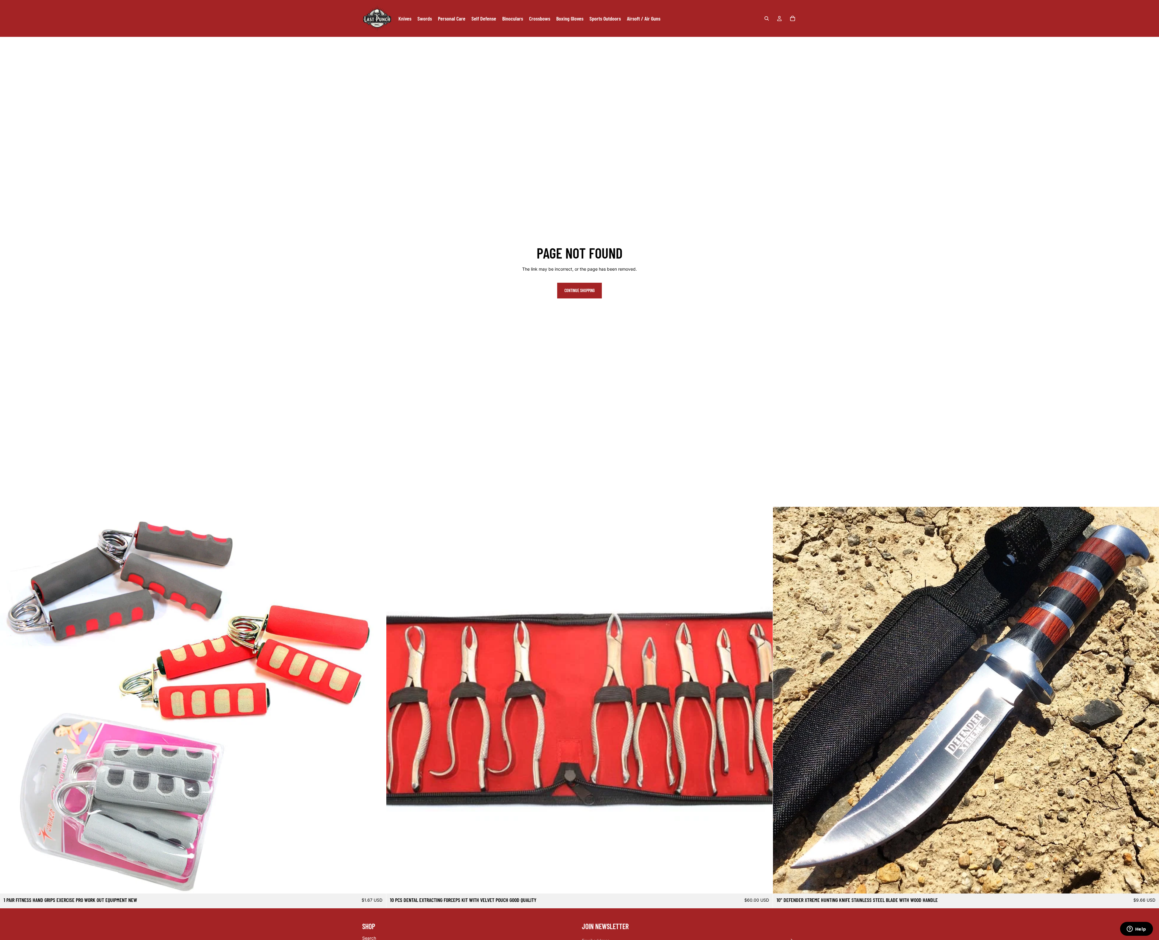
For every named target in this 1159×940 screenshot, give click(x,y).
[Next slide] (377, 700)
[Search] (766, 18)
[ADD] (763, 884)
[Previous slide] (9, 700)
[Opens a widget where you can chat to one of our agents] (1136, 929)
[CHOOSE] (377, 884)
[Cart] (792, 18)
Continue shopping (579, 290)
